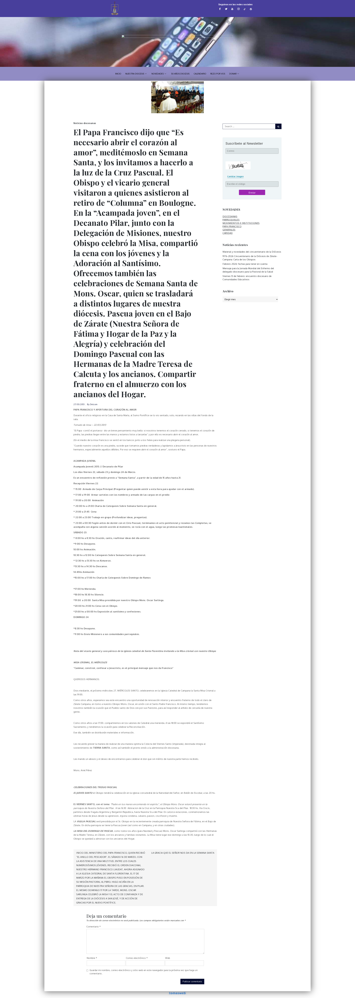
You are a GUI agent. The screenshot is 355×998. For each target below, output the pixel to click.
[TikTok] (245, 9)
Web (167, 958)
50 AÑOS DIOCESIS (180, 73)
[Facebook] (220, 9)
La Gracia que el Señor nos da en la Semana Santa (182, 852)
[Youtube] (232, 9)
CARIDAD (228, 233)
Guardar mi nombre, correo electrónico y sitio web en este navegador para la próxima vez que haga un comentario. (144, 972)
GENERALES (229, 229)
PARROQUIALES (231, 219)
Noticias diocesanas (84, 123)
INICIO (118, 73)
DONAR (233, 73)
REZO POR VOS (217, 73)
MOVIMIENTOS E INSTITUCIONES (241, 223)
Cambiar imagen (235, 176)
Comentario (93, 926)
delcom (93, 404)
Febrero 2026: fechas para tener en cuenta (245, 264)
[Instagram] (238, 9)
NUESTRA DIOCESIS (134, 73)
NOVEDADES (158, 73)
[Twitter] (226, 9)
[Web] (251, 9)
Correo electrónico (137, 958)
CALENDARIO (200, 73)
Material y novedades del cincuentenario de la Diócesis (252, 251)
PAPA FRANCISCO (232, 226)
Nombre (92, 958)
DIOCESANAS (230, 216)
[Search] (278, 126)
